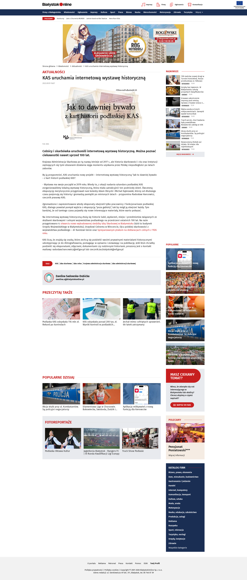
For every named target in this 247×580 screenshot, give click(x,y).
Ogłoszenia (179, 5)
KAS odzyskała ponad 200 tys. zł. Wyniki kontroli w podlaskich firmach (100, 323)
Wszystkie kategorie (178, 547)
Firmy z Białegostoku (51, 12)
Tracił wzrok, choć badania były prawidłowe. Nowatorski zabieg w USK (192, 122)
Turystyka (188, 12)
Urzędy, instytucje (177, 539)
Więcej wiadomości (184, 154)
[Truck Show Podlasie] (140, 438)
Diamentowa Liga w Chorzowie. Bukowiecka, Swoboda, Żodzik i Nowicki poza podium (99, 408)
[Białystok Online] (57, 5)
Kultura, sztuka (176, 499)
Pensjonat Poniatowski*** (179, 448)
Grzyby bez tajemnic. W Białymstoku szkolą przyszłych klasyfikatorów (192, 89)
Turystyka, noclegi (177, 534)
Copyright (124, 570)
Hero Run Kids (114, 18)
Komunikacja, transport (180, 494)
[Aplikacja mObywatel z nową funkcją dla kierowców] (142, 393)
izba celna (77, 264)
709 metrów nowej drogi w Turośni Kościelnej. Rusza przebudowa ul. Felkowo (192, 78)
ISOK (146, 563)
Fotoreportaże (58, 422)
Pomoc (138, 563)
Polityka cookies (111, 570)
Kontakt (129, 563)
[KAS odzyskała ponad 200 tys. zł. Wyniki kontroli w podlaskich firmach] (101, 308)
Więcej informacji (177, 455)
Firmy (163, 5)
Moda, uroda (174, 503)
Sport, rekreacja (176, 530)
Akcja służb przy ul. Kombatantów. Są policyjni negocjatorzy (60, 408)
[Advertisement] (101, 350)
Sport (112, 12)
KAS (56, 264)
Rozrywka (173, 525)
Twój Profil (155, 563)
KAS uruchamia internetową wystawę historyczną (106, 66)
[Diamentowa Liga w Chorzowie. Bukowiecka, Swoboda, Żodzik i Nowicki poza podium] (101, 393)
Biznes (129, 12)
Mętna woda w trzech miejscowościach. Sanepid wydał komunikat (192, 111)
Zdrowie (177, 12)
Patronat (112, 563)
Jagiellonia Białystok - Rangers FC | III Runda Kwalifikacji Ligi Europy (101, 452)
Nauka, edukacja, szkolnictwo (183, 512)
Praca (120, 12)
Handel (172, 485)
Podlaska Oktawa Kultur (57, 451)
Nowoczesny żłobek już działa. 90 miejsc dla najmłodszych (191, 144)
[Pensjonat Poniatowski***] (185, 433)
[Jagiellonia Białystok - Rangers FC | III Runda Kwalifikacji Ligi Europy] (102, 438)
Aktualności (77, 66)
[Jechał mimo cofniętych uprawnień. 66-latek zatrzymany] (142, 308)
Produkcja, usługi (177, 516)
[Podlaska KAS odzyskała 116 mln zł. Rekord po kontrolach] (61, 308)
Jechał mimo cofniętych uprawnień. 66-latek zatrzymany (141, 323)
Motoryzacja (165, 12)
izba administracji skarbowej (124, 264)
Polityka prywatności (94, 570)
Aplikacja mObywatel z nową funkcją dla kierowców (138, 408)
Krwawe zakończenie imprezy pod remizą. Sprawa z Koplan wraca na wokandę (192, 100)
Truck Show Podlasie (133, 451)
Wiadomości (69, 12)
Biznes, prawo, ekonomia (180, 472)
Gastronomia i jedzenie (179, 481)
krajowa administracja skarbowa (96, 264)
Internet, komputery (178, 490)
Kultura (104, 12)
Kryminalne (185, 105)
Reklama (173, 521)
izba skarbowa (66, 264)
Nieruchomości (150, 12)
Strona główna (48, 66)
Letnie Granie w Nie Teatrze (96, 18)
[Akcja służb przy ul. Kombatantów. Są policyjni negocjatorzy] (61, 393)
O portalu (91, 563)
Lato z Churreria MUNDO (75, 18)
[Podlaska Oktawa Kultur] (63, 438)
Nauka (137, 12)
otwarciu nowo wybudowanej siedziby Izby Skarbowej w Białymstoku (97, 223)
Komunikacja (197, 5)
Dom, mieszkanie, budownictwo (183, 477)
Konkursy (60, 18)
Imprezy (149, 5)
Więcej (198, 12)
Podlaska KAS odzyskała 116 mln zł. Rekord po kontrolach (60, 323)
